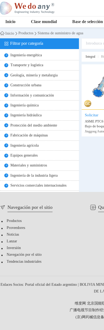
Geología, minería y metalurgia (34, 75)
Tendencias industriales (24, 262)
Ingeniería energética (26, 55)
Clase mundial (44, 22)
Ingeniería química (24, 105)
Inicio (10, 22)
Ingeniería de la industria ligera (34, 176)
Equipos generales (24, 156)
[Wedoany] (27, 8)
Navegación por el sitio (24, 255)
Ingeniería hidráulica (26, 115)
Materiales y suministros (28, 166)
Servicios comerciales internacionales (38, 186)
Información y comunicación (32, 96)
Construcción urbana (25, 85)
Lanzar (12, 241)
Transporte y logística (26, 65)
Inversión (14, 248)
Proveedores (16, 228)
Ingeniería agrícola (24, 146)
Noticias (13, 235)
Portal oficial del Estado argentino (51, 285)
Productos (25, 33)
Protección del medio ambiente (33, 126)
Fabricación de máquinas (29, 136)
